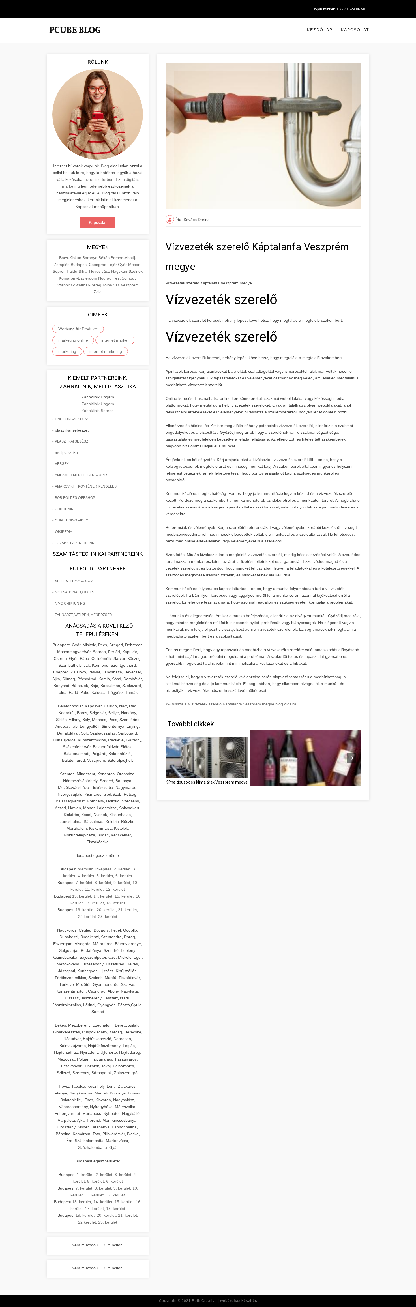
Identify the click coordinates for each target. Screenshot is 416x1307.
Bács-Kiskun (70, 258)
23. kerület (107, 916)
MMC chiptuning (70, 604)
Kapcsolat (355, 29)
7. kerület (84, 882)
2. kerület (122, 869)
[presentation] (351, 758)
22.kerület (87, 916)
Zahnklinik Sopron (98, 410)
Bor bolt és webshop (75, 498)
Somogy (129, 278)
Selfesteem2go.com (74, 581)
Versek (62, 464)
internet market (114, 340)
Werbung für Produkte (78, 329)
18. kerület (115, 903)
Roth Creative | (224, 1301)
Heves (95, 271)
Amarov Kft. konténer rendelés (86, 486)
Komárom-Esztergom (78, 278)
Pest (117, 278)
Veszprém (130, 285)
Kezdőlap (320, 29)
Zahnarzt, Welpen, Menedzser (83, 615)
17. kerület (94, 903)
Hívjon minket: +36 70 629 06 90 (338, 9)
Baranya (90, 258)
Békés (104, 258)
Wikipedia (63, 532)
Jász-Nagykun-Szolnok (122, 271)
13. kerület (81, 896)
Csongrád (98, 264)
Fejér (113, 264)
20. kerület (106, 909)
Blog (105, 166)
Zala (98, 291)
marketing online (73, 340)
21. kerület (127, 909)
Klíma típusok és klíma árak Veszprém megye (207, 782)
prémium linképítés (94, 869)
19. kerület (85, 909)
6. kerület (123, 876)
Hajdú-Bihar (78, 271)
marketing (67, 351)
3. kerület (123, 1174)
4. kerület (86, 876)
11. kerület (94, 889)
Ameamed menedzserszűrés (81, 475)
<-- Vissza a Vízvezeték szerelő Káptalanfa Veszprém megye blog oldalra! (231, 704)
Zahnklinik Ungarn (98, 404)
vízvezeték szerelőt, (297, 425)
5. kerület (105, 876)
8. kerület (103, 882)
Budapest (80, 264)
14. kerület (102, 896)
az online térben (99, 179)
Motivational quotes (74, 592)
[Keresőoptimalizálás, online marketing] (75, 37)
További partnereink (74, 543)
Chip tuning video (71, 520)
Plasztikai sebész (71, 441)
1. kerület (85, 1174)
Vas (117, 285)
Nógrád (105, 278)
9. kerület (121, 882)
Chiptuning (65, 509)
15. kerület (124, 896)
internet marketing (105, 351)
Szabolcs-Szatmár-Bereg (79, 285)
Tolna (107, 285)
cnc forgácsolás (72, 419)
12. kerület (115, 889)
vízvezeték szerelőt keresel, (196, 357)
